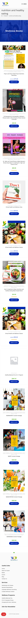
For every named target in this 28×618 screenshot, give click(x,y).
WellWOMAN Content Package (14, 536)
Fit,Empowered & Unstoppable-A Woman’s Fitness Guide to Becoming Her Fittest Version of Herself (14, 118)
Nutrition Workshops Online (19, 71)
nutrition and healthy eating (15, 15)
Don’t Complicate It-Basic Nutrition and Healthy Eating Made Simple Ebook (14, 290)
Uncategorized (16, 413)
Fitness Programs (6, 113)
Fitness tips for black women (16, 157)
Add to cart (14, 82)
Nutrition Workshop (16, 70)
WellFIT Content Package (14, 456)
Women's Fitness (15, 114)
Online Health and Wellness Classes (14, 72)
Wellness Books (11, 159)
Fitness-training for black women (19, 158)
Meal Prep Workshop (8, 70)
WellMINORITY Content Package (14, 415)
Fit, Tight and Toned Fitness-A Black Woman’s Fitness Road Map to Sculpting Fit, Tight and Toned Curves (14, 163)
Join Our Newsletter (8, 606)
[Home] (1, 15)
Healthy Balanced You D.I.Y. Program (14, 375)
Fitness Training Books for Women (15, 113)
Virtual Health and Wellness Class (14, 207)
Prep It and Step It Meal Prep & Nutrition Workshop (14, 74)
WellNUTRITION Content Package (14, 497)
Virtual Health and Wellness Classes (14, 247)
